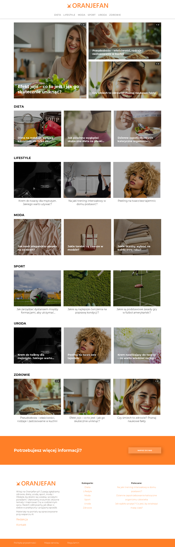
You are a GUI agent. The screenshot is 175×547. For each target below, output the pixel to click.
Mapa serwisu (51, 543)
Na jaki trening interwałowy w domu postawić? (87, 202)
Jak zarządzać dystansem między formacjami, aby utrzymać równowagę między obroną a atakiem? (37, 311)
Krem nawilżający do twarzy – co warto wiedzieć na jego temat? (137, 356)
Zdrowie (115, 15)
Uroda (102, 15)
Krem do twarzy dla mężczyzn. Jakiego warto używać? (37, 202)
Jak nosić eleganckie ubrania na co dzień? (37, 248)
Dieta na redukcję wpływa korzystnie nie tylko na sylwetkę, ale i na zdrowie (35, 139)
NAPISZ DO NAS (145, 450)
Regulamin (73, 543)
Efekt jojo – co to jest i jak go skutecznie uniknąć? (48, 89)
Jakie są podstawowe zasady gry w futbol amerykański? (137, 311)
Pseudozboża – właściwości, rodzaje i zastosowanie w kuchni (117, 52)
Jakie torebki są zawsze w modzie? (85, 248)
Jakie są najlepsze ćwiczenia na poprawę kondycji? (87, 311)
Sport (92, 15)
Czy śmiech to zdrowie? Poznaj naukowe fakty (124, 92)
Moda (81, 15)
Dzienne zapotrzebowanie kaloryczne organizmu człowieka (135, 139)
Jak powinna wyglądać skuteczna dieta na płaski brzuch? (85, 139)
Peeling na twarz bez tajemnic (137, 200)
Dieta (57, 15)
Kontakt (21, 524)
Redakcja (22, 519)
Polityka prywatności (25, 543)
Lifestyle (69, 15)
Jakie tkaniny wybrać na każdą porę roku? (134, 248)
